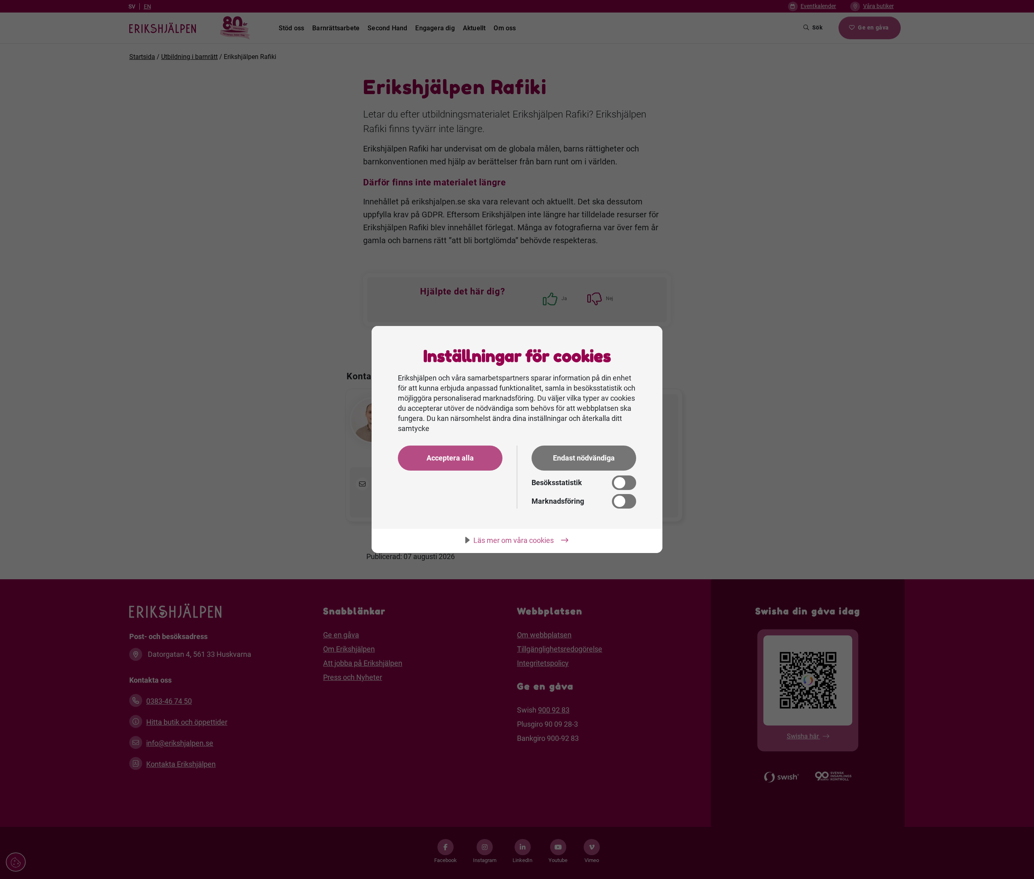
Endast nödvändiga (584, 458)
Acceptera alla (450, 458)
